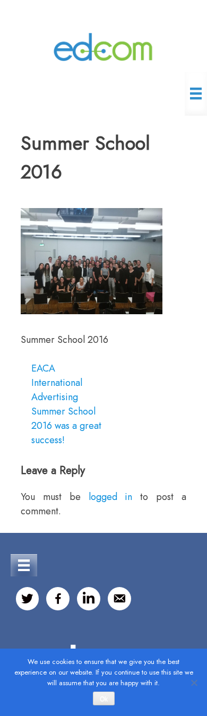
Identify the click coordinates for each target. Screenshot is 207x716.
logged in (111, 497)
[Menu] (196, 93)
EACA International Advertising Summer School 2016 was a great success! (66, 404)
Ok (104, 699)
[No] (193, 682)
